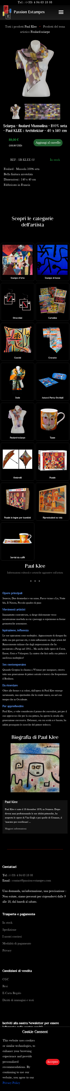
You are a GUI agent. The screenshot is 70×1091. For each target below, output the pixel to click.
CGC (5, 979)
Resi (5, 986)
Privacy (6, 950)
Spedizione (9, 929)
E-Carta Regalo (11, 993)
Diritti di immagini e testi (18, 1000)
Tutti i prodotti (21, 26)
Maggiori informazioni (16, 829)
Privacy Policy (11, 1083)
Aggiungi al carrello (48, 142)
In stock (7, 922)
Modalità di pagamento (16, 943)
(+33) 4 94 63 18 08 (39, 2)
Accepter (52, 1061)
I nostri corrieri (12, 936)
